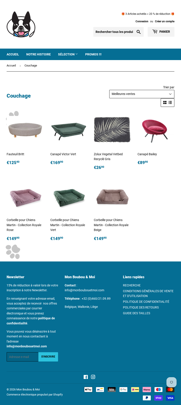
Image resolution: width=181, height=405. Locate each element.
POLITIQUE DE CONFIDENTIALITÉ (146, 301)
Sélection (66, 54)
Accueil (13, 54)
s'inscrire (48, 356)
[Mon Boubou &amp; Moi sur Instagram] (93, 377)
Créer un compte (164, 21)
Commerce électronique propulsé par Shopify (35, 394)
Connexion (142, 21)
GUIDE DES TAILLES (136, 313)
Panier (164, 31)
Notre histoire (38, 54)
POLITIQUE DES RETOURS (141, 307)
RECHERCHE (132, 285)
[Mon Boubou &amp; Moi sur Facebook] (85, 377)
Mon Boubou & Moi (28, 389)
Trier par (168, 87)
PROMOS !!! (93, 54)
